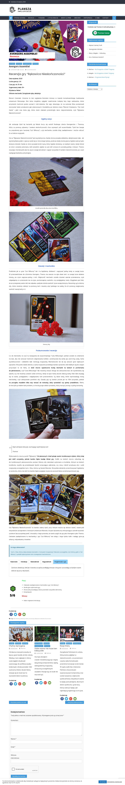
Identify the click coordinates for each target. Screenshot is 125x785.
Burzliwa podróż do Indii (18, 702)
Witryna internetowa (15, 756)
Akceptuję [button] (103, 782)
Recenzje (31, 18)
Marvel (23, 618)
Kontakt (106, 18)
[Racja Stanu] (72, 633)
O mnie (97, 18)
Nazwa (13, 739)
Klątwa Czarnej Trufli (95, 45)
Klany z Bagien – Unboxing (97, 53)
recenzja (31, 618)
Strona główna (19, 18)
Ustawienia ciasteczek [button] (114, 782)
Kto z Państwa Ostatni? (96, 57)
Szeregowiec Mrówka (95, 49)
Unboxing (77, 18)
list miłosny (17, 618)
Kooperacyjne (27, 63)
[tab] (14, 562)
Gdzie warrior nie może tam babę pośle (45, 649)
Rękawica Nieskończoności (43, 618)
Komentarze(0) (31, 70)
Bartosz (21, 70)
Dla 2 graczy (38, 643)
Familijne (12, 63)
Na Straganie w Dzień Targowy (104, 69)
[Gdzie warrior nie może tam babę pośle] (46, 633)
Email (13, 747)
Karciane (19, 63)
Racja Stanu (65, 646)
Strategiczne (77, 643)
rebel (26, 618)
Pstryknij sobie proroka (75, 702)
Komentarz (14, 720)
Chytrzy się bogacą (17, 646)
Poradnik (42, 18)
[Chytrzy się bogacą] (21, 633)
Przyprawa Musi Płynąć (102, 77)
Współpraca (88, 18)
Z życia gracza (53, 18)
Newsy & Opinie (66, 18)
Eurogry (12, 643)
